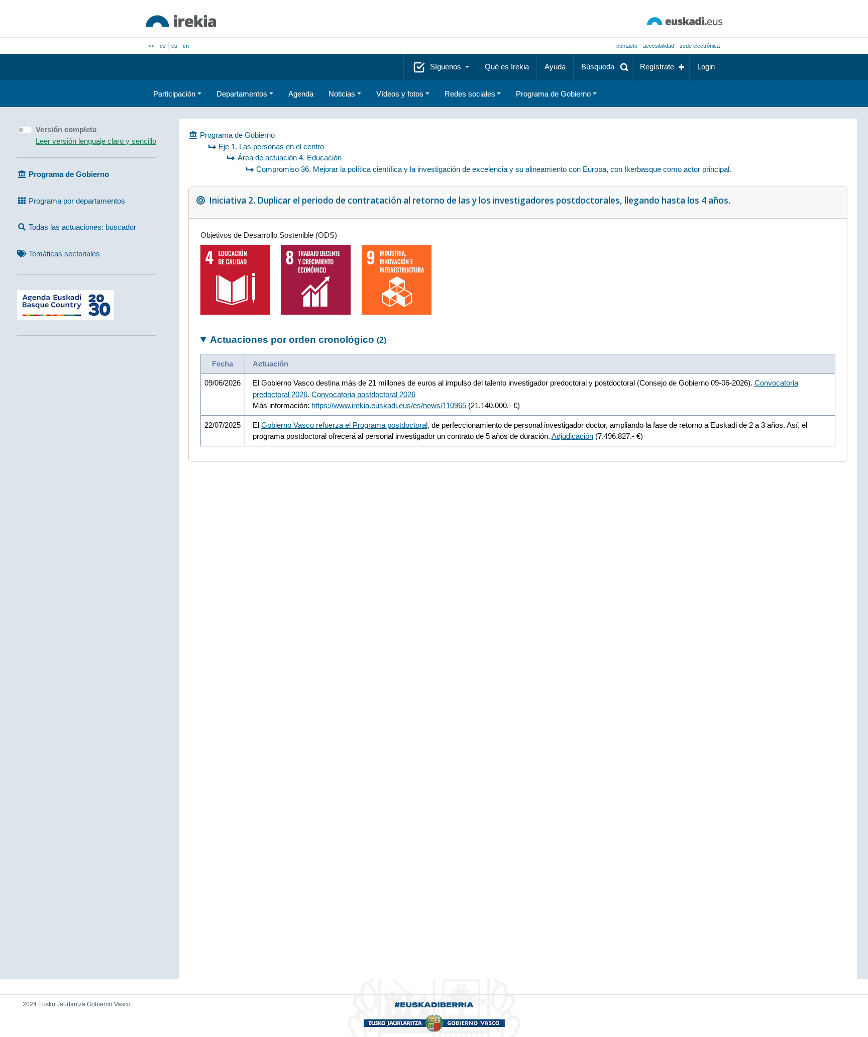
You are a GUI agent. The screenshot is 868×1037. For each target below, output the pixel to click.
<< (151, 46)
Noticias (342, 93)
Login (706, 66)
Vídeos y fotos (399, 93)
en (186, 46)
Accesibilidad (658, 46)
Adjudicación (572, 436)
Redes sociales (470, 93)
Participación (174, 93)
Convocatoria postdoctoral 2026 (363, 394)
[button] (603, 67)
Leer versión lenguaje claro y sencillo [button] (96, 141)
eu (174, 46)
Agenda (300, 93)
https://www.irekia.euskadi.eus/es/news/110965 (388, 405)
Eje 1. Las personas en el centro (271, 146)
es (163, 46)
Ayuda (555, 66)
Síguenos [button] (446, 66)
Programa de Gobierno (553, 93)
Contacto (626, 46)
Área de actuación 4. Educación (290, 157)
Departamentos (241, 93)
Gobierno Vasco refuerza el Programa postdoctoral (344, 425)
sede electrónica (700, 46)
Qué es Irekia (507, 66)
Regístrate (657, 66)
